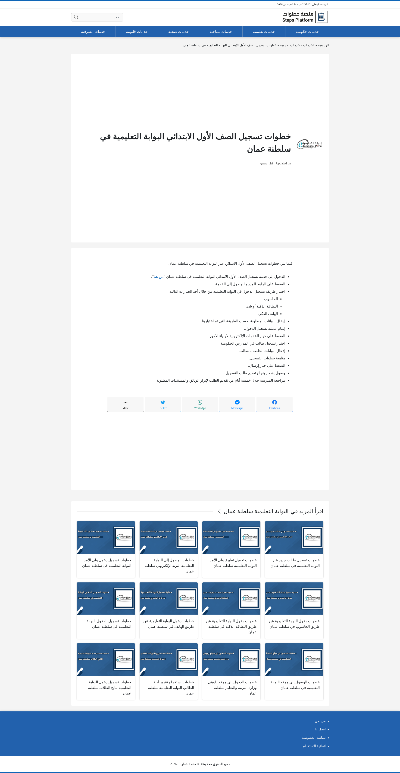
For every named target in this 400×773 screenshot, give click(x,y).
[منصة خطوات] (305, 17)
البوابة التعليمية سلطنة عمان (256, 511)
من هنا (159, 277)
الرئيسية (323, 45)
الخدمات (309, 45)
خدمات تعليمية (290, 45)
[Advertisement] (200, 92)
